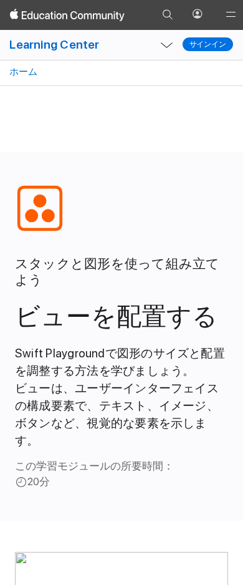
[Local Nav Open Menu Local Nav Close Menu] (167, 45)
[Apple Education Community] (67, 15)
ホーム (22, 71)
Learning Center (54, 44)
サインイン (207, 44)
